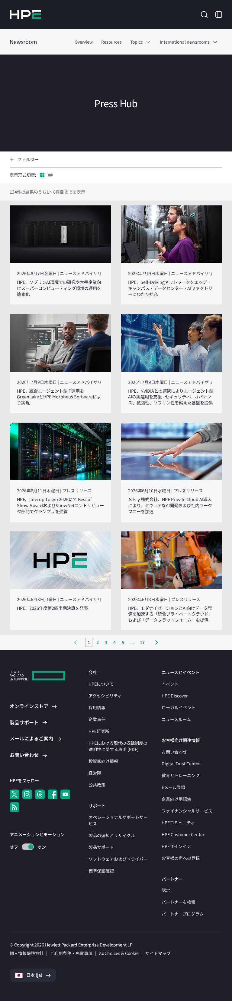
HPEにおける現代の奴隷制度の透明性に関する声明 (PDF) (118, 746)
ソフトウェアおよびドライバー (118, 859)
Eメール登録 (173, 787)
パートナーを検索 (178, 902)
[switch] (24, 847)
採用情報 (97, 707)
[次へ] (156, 642)
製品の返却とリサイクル (112, 835)
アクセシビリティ (105, 696)
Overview (84, 42)
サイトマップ (158, 953)
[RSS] (14, 807)
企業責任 (97, 719)
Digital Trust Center (181, 763)
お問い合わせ (174, 752)
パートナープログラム (183, 914)
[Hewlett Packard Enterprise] (25, 14)
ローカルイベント (178, 707)
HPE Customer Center (183, 834)
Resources (111, 42)
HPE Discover (175, 696)
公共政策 (97, 785)
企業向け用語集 (176, 799)
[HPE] (37, 676)
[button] (204, 14)
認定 (166, 890)
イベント (170, 684)
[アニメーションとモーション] (28, 846)
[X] (14, 794)
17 (142, 642)
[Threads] (40, 794)
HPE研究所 (99, 731)
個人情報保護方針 (27, 953)
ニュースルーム (176, 719)
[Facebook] (52, 794)
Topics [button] (136, 42)
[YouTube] (65, 794)
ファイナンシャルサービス (187, 811)
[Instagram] (27, 794)
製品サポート (101, 847)
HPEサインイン (176, 846)
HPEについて (101, 684)
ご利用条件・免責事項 (71, 953)
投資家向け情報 (103, 761)
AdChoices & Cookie (119, 953)
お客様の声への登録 (181, 858)
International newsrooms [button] (185, 42)
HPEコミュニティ (178, 823)
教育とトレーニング (181, 775)
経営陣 (95, 773)
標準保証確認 (101, 871)
